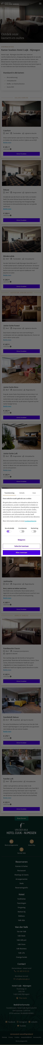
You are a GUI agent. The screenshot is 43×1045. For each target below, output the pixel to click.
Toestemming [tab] (9, 493)
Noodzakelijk (9, 528)
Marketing (34, 528)
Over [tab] (34, 493)
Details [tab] (22, 493)
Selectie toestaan (21, 546)
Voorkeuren (22, 528)
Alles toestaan (21, 552)
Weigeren (21, 540)
